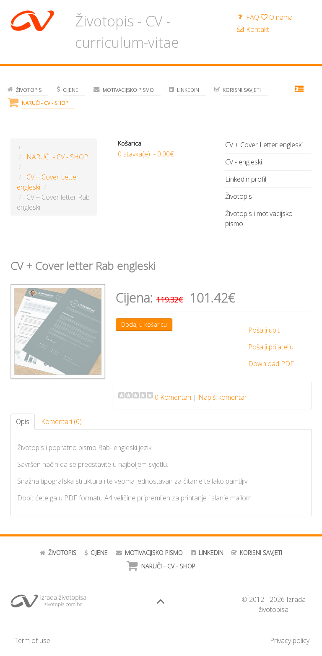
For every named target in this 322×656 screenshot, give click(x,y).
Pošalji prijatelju (270, 346)
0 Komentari (173, 397)
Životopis (238, 196)
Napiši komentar (222, 397)
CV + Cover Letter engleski (264, 144)
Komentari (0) (61, 421)
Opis (22, 421)
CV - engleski (243, 162)
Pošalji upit (264, 330)
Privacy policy (289, 640)
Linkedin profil (245, 179)
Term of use (32, 640)
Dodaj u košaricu (144, 324)
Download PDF (271, 363)
